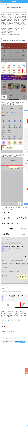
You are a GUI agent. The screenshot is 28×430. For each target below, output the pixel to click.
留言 (23, 341)
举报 (2, 323)
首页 (2, 4)
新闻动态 (5, 4)
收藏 (19, 320)
